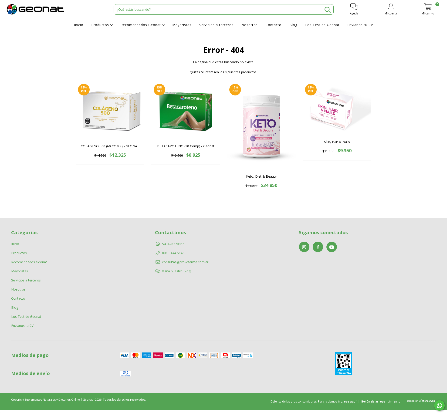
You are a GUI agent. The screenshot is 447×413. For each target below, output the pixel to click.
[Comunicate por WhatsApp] (439, 405)
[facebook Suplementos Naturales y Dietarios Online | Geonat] (318, 247)
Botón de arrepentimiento (380, 401)
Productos (100, 25)
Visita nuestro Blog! (176, 271)
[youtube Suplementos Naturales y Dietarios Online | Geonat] (331, 247)
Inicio (78, 25)
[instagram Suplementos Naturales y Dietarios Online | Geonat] (304, 247)
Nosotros (249, 25)
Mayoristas (181, 25)
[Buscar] (327, 9)
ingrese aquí (347, 401)
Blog (293, 25)
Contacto (273, 25)
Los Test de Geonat (322, 25)
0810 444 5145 (173, 253)
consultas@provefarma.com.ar (185, 262)
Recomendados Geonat (141, 25)
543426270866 (173, 244)
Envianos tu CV (360, 25)
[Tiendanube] (421, 401)
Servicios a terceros (216, 25)
